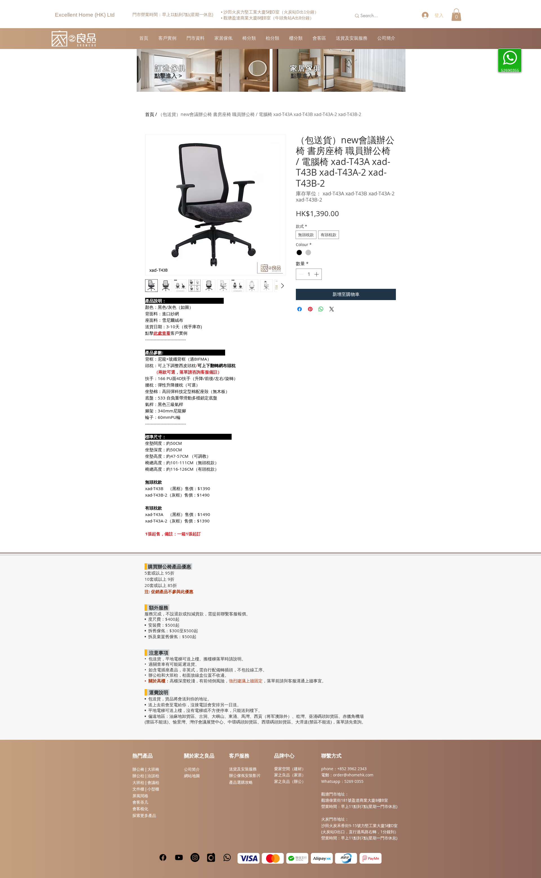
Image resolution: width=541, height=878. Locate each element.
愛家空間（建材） (290, 768)
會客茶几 (140, 802)
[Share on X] (331, 309)
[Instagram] (194, 857)
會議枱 (153, 782)
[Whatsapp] (227, 857)
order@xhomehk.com (353, 775)
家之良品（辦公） (290, 781)
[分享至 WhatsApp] (321, 309)
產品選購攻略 (241, 782)
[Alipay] (322, 858)
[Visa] (249, 858)
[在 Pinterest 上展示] (310, 309)
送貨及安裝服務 (243, 769)
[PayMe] (371, 858)
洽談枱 (153, 775)
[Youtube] (178, 857)
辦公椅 (138, 769)
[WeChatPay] (297, 858)
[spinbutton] (309, 274)
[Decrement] (301, 274)
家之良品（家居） (290, 775)
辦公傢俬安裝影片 (245, 775)
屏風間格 (140, 795)
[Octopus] (346, 858)
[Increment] (317, 274)
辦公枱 (138, 775)
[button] (456, 14)
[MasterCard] (273, 858)
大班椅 (153, 769)
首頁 (149, 114)
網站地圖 (192, 775)
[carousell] (211, 857)
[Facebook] (162, 857)
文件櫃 (138, 789)
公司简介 (192, 769)
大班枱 (138, 782)
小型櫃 (153, 789)
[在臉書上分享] (299, 309)
